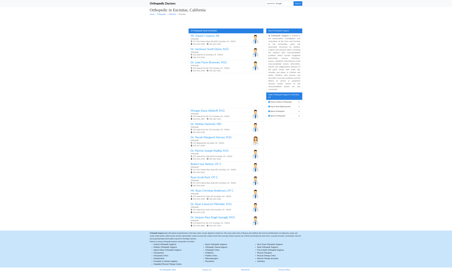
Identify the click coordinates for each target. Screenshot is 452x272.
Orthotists (261, 261)
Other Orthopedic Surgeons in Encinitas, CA (283, 96)
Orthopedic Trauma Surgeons (216, 247)
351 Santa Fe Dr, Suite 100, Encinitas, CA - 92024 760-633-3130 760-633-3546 (212, 194)
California (172, 14)
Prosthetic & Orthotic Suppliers (165, 261)
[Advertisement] (220, 21)
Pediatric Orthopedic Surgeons (165, 247)
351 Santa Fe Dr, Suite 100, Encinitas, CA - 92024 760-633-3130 (211, 208)
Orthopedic (161, 14)
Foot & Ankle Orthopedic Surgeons (270, 250)
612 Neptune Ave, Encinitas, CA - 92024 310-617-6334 (211, 141)
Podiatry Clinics (211, 256)
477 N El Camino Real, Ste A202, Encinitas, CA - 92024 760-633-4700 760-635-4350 (213, 40)
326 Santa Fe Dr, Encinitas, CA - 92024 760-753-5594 (210, 53)
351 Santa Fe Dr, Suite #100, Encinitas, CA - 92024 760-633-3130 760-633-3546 (211, 154)
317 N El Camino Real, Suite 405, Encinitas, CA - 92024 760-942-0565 (213, 168)
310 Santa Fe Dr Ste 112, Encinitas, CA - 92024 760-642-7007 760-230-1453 (210, 114)
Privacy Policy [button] (284, 270)
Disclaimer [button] (245, 270)
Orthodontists (158, 258)
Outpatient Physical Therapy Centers (167, 264)
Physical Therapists (264, 253)
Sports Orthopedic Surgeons (216, 244)
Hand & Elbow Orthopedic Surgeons (167, 250)
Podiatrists (209, 253)
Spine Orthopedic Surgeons (267, 247)
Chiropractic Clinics (160, 256)
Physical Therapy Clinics (266, 256)
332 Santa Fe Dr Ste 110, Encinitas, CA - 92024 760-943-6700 (210, 128)
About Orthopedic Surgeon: (278, 31)
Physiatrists (209, 261)
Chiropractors (158, 253)
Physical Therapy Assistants (267, 258)
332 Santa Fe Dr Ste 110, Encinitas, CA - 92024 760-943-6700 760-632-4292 (210, 66)
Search (298, 3)
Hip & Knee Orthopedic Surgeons (270, 244)
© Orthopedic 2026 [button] (168, 270)
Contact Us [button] (206, 270)
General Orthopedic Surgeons (164, 244)
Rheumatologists (211, 258)
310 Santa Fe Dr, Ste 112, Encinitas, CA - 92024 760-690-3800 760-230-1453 (213, 221)
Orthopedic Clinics (212, 250)
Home (152, 14)
